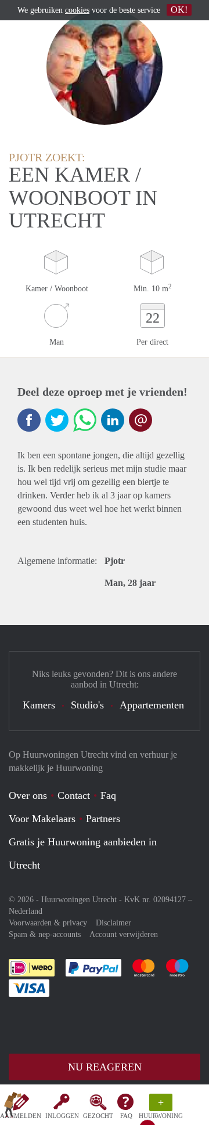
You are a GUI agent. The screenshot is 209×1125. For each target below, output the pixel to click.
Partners (103, 818)
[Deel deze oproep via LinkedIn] (112, 420)
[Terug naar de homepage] (12, 1107)
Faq (108, 795)
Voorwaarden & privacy (48, 922)
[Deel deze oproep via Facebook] (29, 420)
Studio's (87, 705)
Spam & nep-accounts (45, 934)
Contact (73, 795)
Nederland (25, 911)
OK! (179, 10)
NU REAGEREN (105, 1067)
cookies (77, 10)
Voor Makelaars (42, 818)
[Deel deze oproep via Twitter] (57, 420)
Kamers (39, 705)
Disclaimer (113, 922)
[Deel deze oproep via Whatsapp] (84, 420)
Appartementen (152, 705)
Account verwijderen (123, 934)
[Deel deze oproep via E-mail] (140, 420)
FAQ (126, 1115)
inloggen (62, 1115)
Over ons (28, 795)
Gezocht (98, 1115)
